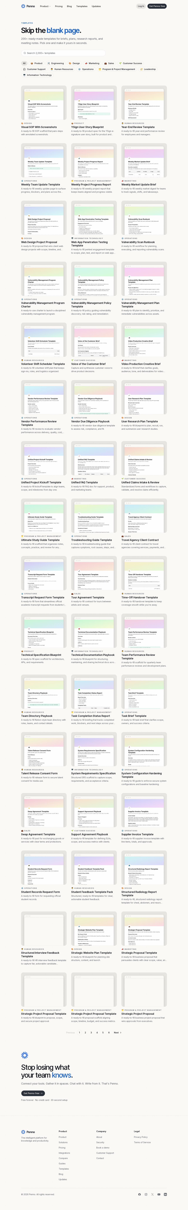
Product (44, 6)
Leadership (148, 69)
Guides (62, 1163)
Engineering (55, 63)
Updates (96, 6)
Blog (69, 6)
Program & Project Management (117, 69)
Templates (81, 6)
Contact (100, 1158)
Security (100, 1142)
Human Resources (62, 69)
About (99, 1137)
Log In (141, 6)
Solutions (63, 1142)
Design (74, 63)
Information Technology (37, 75)
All (24, 63)
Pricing (59, 6)
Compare (63, 1158)
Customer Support (34, 69)
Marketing (92, 63)
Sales (109, 63)
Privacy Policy (141, 1137)
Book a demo (102, 1147)
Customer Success (130, 63)
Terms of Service (142, 1142)
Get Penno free (157, 6)
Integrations (64, 1153)
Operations (86, 69)
